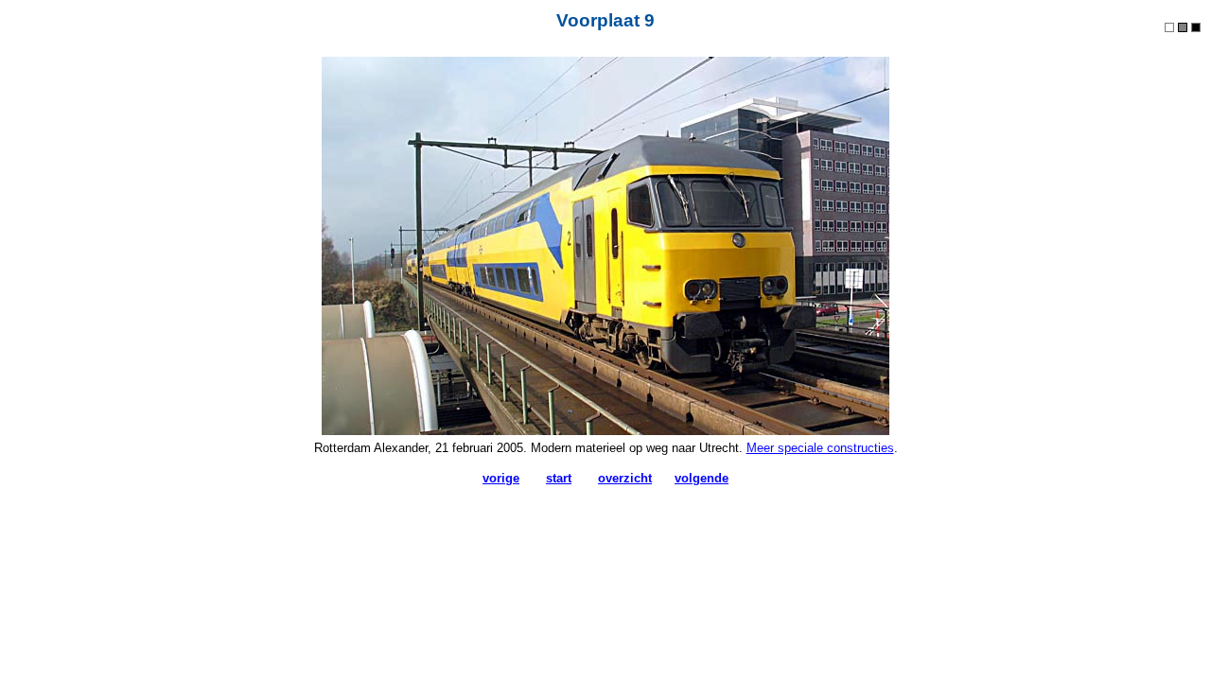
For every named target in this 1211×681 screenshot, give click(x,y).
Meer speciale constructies (820, 448)
